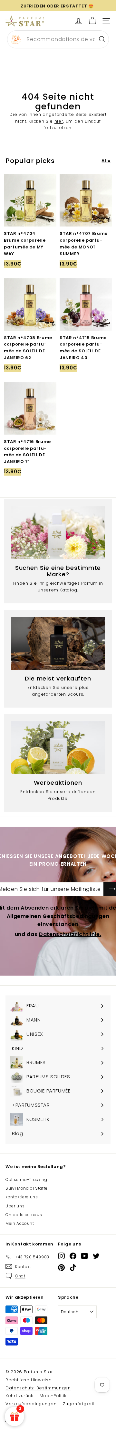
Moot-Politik (53, 1396)
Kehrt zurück (19, 1396)
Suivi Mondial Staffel (27, 1188)
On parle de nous (23, 1214)
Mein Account (19, 1223)
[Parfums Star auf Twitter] (96, 1256)
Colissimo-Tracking (26, 1179)
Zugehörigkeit (78, 1404)
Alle (106, 160)
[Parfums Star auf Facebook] (73, 1256)
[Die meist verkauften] (58, 643)
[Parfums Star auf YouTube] (84, 1256)
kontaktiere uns (21, 1197)
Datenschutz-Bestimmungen (38, 1388)
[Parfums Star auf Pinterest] (61, 1267)
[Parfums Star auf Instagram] (61, 1256)
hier (58, 121)
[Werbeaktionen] (58, 747)
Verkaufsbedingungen (30, 1404)
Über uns (14, 1206)
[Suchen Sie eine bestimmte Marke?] (58, 532)
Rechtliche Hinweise (28, 1380)
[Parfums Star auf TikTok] (73, 1267)
